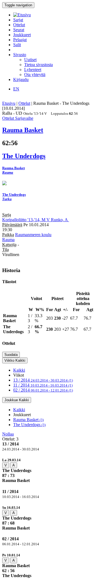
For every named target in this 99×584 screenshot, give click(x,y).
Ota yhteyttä (34, 74)
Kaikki (19, 370)
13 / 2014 (43, 380)
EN (16, 89)
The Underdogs (29, 424)
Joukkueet (22, 34)
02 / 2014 (43, 390)
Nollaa (8, 434)
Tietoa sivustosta (38, 64)
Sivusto (19, 54)
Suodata (11, 355)
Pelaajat (20, 39)
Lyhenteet (32, 69)
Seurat (18, 29)
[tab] (49, 470)
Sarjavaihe (24, 118)
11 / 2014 (43, 385)
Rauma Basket (28, 419)
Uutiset (30, 59)
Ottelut (19, 24)
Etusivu (8, 103)
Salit (17, 44)
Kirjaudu (21, 79)
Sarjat (18, 19)
